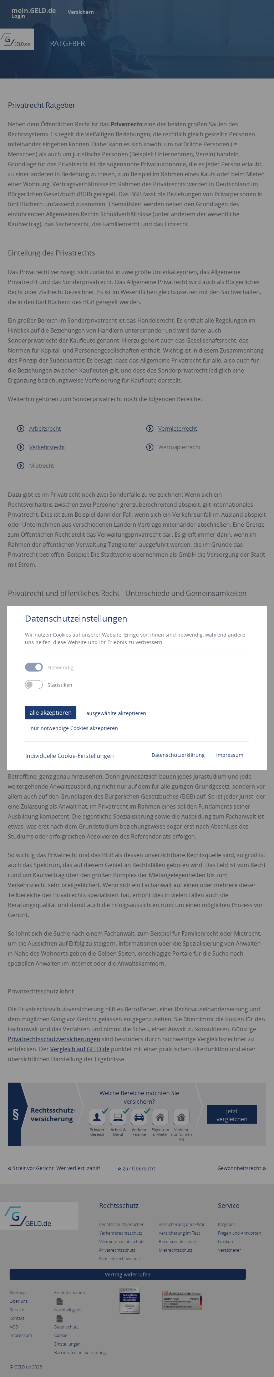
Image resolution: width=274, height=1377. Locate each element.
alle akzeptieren (51, 713)
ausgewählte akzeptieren (116, 713)
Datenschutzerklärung (178, 754)
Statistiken (59, 685)
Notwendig (60, 667)
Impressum (229, 754)
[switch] (34, 684)
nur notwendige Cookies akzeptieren (74, 728)
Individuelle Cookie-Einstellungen (69, 756)
